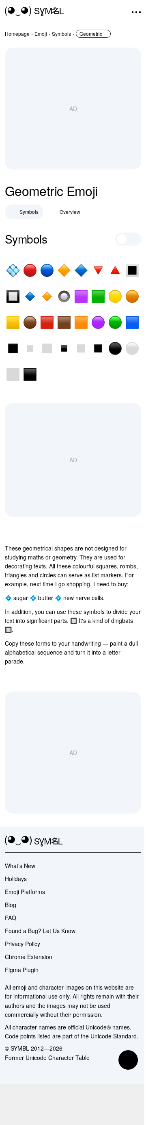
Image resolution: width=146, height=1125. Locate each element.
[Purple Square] (81, 296)
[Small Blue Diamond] (30, 296)
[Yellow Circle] (115, 296)
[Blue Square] (132, 322)
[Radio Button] (64, 296)
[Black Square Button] (13, 296)
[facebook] (136, 841)
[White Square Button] (132, 270)
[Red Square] (47, 322)
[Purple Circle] (98, 322)
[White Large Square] (13, 374)
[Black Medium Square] (13, 348)
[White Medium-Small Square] (81, 348)
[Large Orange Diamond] (64, 270)
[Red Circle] (30, 270)
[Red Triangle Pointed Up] (115, 270)
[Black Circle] (115, 348)
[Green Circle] (115, 322)
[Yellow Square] (13, 322)
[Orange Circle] (132, 296)
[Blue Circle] (47, 270)
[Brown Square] (64, 322)
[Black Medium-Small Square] (98, 348)
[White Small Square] (30, 348)
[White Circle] (132, 348)
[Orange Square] (81, 322)
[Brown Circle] (30, 322)
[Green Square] (98, 296)
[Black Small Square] (64, 348)
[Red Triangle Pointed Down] (98, 270)
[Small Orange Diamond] (47, 296)
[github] (122, 841)
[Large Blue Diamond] (81, 270)
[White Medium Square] (47, 348)
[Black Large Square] (30, 374)
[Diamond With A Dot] (13, 270)
